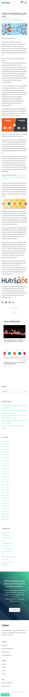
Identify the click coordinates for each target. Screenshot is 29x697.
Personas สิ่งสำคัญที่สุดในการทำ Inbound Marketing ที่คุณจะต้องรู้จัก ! (14, 177)
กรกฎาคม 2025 (5, 476)
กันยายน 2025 (5, 471)
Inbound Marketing (16, 20)
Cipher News (5, 535)
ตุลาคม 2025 (5, 468)
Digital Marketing (6, 543)
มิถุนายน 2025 (5, 479)
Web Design (5, 565)
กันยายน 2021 (5, 517)
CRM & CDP (5, 645)
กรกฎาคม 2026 (5, 444)
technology (5, 559)
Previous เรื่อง (14, 308)
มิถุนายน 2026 (5, 447)
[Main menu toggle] (25, 3)
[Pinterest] (6, 302)
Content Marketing (7, 538)
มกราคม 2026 (5, 460)
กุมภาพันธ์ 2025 (6, 490)
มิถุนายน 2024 (5, 509)
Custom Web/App (6, 655)
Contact (4, 671)
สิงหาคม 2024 (5, 506)
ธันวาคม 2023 (5, 511)
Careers (4, 667)
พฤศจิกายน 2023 (6, 514)
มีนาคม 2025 (5, 487)
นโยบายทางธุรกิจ (5, 686)
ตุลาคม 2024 (5, 501)
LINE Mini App (5, 652)
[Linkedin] (9, 302)
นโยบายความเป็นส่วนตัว (7, 683)
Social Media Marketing (8, 557)
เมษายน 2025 (5, 484)
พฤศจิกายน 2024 (6, 498)
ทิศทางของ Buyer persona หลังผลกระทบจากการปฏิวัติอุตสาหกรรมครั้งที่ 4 (14, 340)
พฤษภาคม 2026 (6, 449)
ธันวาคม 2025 (5, 463)
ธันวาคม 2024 (5, 495)
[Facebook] (2, 302)
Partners (4, 674)
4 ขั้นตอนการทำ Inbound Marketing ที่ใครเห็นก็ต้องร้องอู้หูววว (14, 363)
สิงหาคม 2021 (5, 519)
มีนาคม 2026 (5, 455)
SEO (3, 554)
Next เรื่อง (14, 313)
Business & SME (6, 533)
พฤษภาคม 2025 (6, 482)
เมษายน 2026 (5, 452)
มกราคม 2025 (5, 493)
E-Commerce (5, 546)
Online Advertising (7, 551)
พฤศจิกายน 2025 (6, 466)
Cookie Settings (5, 694)
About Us (4, 664)
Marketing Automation (8, 649)
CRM (3, 541)
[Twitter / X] (13, 302)
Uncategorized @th (7, 562)
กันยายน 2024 (5, 503)
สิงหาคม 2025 (5, 474)
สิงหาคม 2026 (5, 441)
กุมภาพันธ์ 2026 (6, 457)
